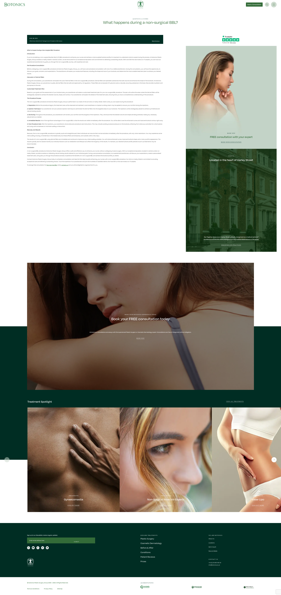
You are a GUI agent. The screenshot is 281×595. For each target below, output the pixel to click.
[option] (73, 459)
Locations (212, 543)
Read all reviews (156, 41)
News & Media (213, 551)
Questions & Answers (140, 19)
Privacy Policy (48, 589)
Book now (140, 338)
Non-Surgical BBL (52, 165)
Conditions (145, 552)
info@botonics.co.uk (214, 565)
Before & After (146, 548)
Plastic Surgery (147, 539)
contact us (64, 165)
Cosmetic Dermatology (151, 543)
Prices (143, 561)
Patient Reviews (147, 557)
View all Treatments (235, 401)
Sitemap (59, 589)
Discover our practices (231, 245)
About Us (211, 538)
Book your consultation (231, 142)
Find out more (74, 505)
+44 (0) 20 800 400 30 (215, 562)
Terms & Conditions (33, 589)
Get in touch (212, 547)
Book (254, 4)
